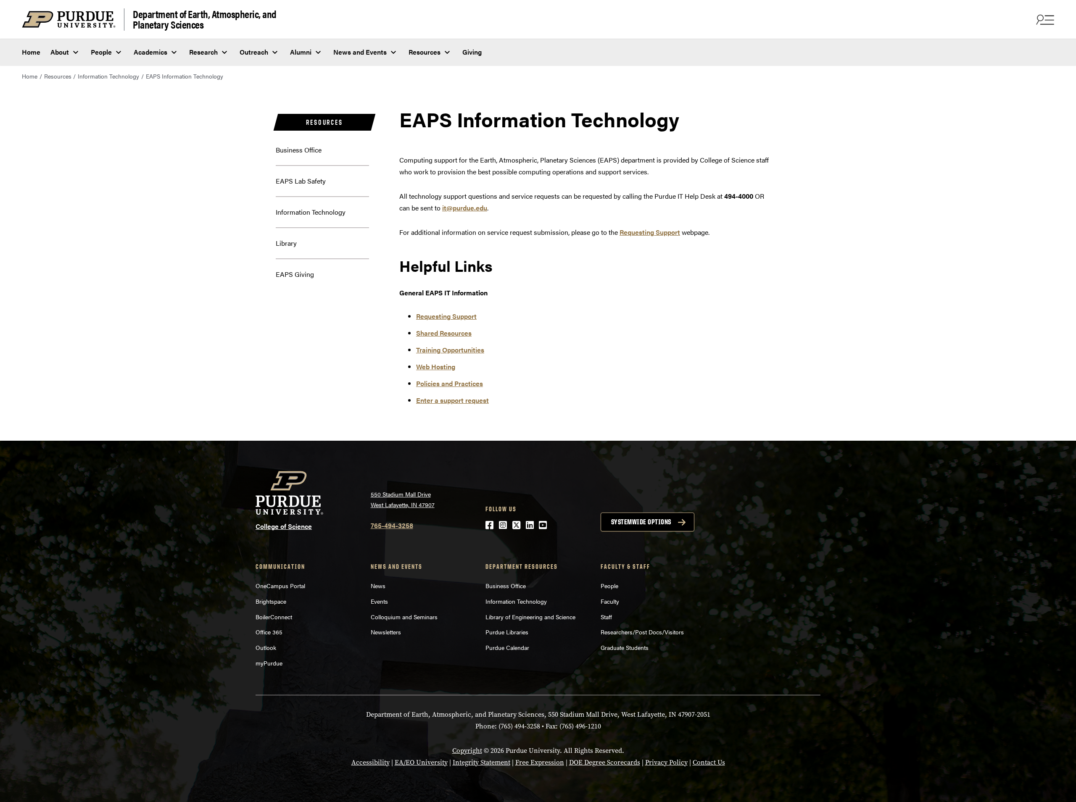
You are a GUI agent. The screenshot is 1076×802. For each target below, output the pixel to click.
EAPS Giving (295, 274)
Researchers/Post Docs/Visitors (642, 632)
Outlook (266, 647)
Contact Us (709, 762)
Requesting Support (650, 232)
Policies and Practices (449, 383)
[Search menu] (1044, 19)
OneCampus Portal (280, 585)
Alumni (300, 52)
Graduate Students (625, 647)
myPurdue (269, 663)
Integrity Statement (481, 762)
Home (31, 52)
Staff (606, 617)
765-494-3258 (392, 525)
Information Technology (108, 76)
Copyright (467, 750)
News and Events (360, 52)
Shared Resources (444, 333)
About (59, 52)
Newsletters (386, 632)
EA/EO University (421, 762)
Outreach (254, 52)
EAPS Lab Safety (301, 181)
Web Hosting (435, 366)
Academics (150, 52)
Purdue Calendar (507, 647)
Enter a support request (452, 400)
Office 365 (269, 632)
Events (379, 601)
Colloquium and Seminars (404, 617)
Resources (424, 52)
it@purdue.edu (464, 208)
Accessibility (370, 762)
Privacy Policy (666, 762)
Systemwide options (641, 522)
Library (286, 243)
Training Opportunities (450, 350)
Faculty (610, 601)
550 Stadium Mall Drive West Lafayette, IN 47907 (403, 499)
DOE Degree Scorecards (604, 762)
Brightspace (271, 601)
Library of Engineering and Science (530, 617)
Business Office (299, 150)
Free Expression (539, 762)
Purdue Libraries (506, 632)
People (101, 52)
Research (203, 52)
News (378, 585)
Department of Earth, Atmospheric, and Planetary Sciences (205, 19)
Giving (472, 52)
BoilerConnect (274, 617)
